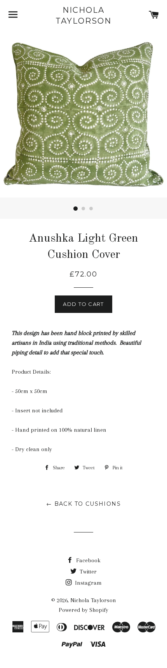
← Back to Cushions (83, 503)
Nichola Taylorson (83, 15)
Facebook (88, 560)
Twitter (87, 571)
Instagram (87, 582)
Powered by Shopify (83, 609)
